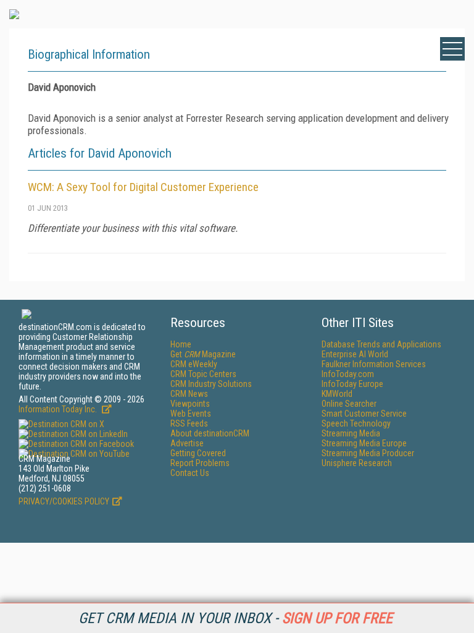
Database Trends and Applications (381, 344)
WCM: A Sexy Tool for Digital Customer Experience (143, 187)
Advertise (187, 443)
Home (180, 344)
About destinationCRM (209, 433)
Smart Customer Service (364, 413)
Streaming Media (351, 433)
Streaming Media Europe (364, 443)
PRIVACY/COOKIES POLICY (64, 501)
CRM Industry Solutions (211, 384)
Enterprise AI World (355, 354)
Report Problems (200, 463)
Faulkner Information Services (374, 364)
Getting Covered (198, 453)
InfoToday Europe (352, 384)
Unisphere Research (357, 463)
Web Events (190, 413)
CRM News (189, 394)
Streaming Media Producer (368, 453)
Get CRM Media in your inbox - (235, 618)
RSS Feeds (189, 423)
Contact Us (189, 473)
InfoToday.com (348, 374)
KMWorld (337, 394)
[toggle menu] (452, 49)
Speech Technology (356, 423)
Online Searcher (349, 404)
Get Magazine (203, 354)
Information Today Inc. (59, 409)
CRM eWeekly (193, 364)
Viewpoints (190, 404)
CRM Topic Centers (203, 374)
